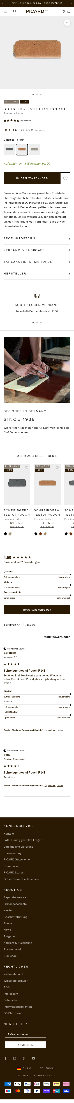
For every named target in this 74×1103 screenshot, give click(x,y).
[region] (37, 304)
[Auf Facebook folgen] (5, 1058)
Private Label (12, 949)
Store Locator (13, 866)
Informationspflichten (18, 1006)
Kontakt (9, 833)
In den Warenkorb (32, 178)
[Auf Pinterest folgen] (24, 1058)
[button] (37, 120)
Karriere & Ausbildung (18, 943)
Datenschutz (12, 1000)
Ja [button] (46, 730)
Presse (8, 923)
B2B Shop (10, 956)
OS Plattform (12, 1013)
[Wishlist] (63, 11)
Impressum (11, 993)
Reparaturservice (15, 897)
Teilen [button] (60, 730)
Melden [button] (52, 730)
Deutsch (46, 1068)
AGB (7, 987)
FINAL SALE (18, 3)
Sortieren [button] (10, 624)
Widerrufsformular (16, 980)
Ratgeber (10, 936)
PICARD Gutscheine (17, 859)
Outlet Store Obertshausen (21, 879)
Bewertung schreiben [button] (37, 609)
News (7, 929)
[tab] (55, 637)
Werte (8, 910)
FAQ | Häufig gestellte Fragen (23, 840)
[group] (37, 557)
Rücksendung (12, 853)
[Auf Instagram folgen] (15, 1058)
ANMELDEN (25, 1045)
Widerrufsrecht (13, 974)
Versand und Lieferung (18, 846)
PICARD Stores (14, 872)
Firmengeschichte (15, 904)
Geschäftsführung (15, 917)
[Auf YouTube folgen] (33, 1058)
